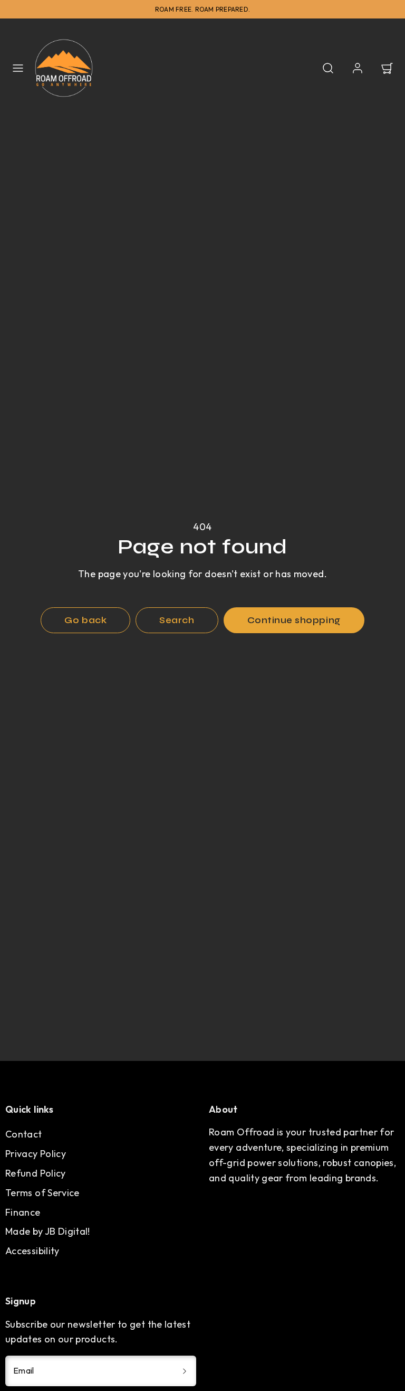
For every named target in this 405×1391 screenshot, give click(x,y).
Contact (23, 1134)
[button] (18, 68)
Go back (85, 620)
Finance (23, 1212)
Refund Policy (35, 1173)
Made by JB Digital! (47, 1231)
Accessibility (32, 1251)
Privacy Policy (35, 1154)
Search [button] (176, 620)
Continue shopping (294, 620)
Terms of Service (42, 1193)
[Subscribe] (184, 1371)
